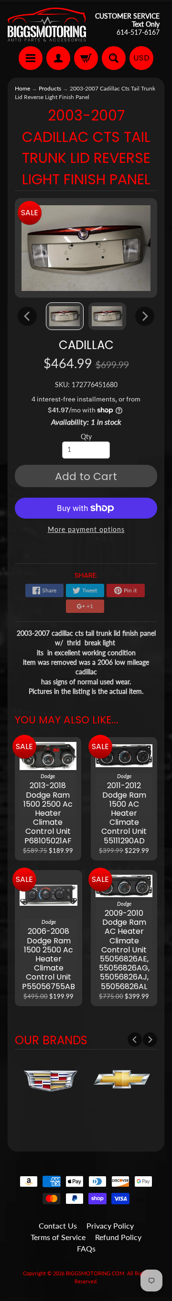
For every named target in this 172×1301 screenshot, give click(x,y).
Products (50, 88)
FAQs (86, 1248)
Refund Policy (118, 1236)
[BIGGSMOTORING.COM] (47, 24)
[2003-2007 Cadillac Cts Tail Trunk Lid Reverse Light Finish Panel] (65, 316)
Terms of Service (58, 1236)
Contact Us (58, 1225)
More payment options (86, 529)
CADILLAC (86, 345)
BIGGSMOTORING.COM (95, 1273)
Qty (86, 436)
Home (22, 88)
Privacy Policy (110, 1225)
